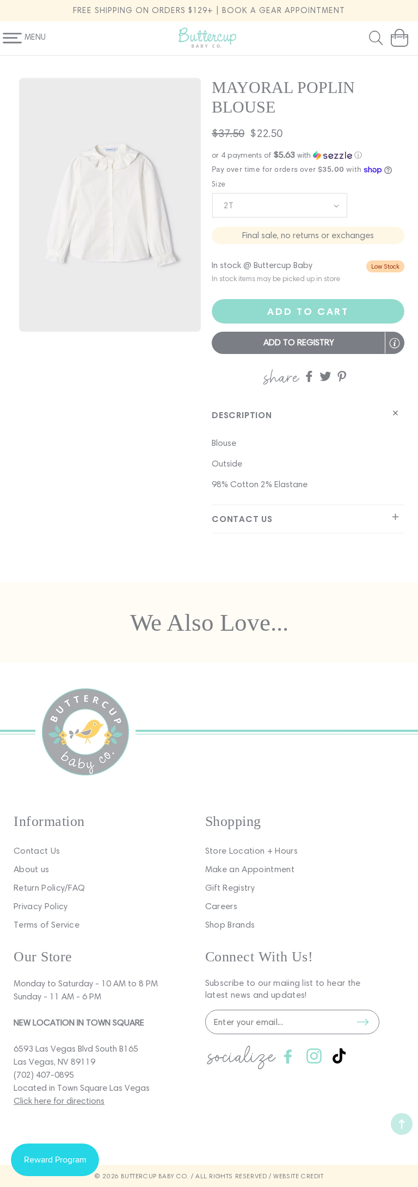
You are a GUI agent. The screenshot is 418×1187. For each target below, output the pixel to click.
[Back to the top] (402, 1124)
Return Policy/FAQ (49, 888)
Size (219, 184)
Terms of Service (46, 924)
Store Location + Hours (251, 851)
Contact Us (37, 851)
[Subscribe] (363, 1022)
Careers (221, 906)
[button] (377, 38)
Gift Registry (230, 888)
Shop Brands (230, 924)
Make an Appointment (249, 869)
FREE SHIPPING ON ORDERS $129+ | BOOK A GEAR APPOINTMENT (209, 10)
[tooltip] (394, 343)
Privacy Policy (40, 906)
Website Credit (298, 1176)
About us (32, 869)
